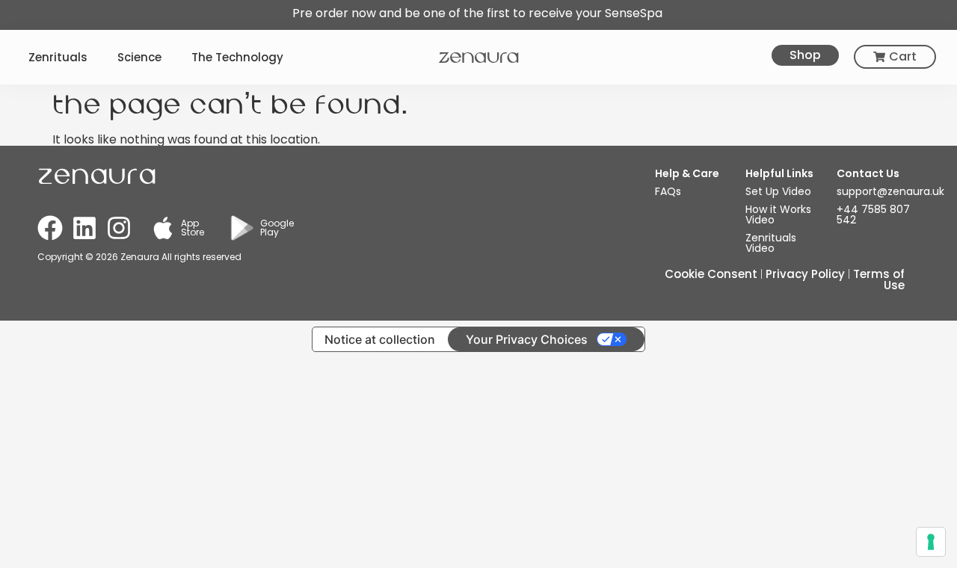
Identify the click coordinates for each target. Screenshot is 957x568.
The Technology (237, 57)
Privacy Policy (805, 274)
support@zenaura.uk (890, 191)
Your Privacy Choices (527, 339)
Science (139, 57)
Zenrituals (57, 57)
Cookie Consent (711, 274)
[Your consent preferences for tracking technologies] (931, 542)
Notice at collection (379, 339)
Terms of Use (879, 279)
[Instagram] (119, 228)
